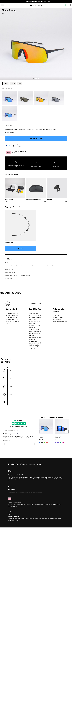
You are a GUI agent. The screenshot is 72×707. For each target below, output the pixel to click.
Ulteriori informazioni (18, 153)
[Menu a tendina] (2, 5)
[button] (66, 431)
